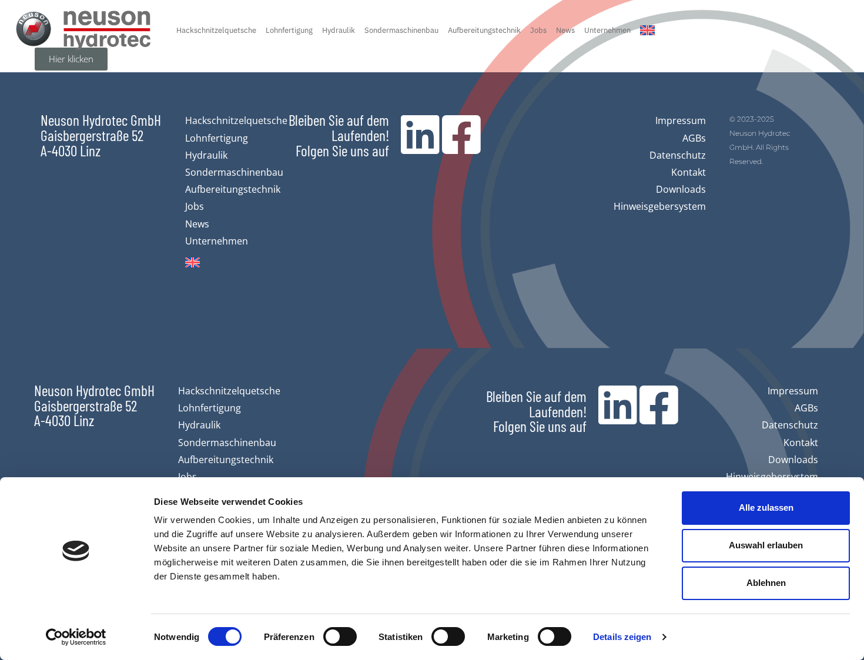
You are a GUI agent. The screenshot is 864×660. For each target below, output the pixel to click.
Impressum (680, 120)
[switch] (340, 636)
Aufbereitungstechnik (484, 29)
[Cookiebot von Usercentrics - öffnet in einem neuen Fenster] (76, 637)
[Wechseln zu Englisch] (647, 30)
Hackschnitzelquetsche (216, 29)
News (565, 29)
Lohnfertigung (289, 29)
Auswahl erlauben (766, 545)
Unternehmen (607, 29)
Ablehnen (766, 583)
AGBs (694, 138)
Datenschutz (677, 155)
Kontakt (688, 172)
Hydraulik (338, 29)
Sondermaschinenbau (401, 29)
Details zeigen (622, 637)
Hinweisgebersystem (660, 206)
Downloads (681, 189)
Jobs (538, 29)
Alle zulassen (766, 507)
